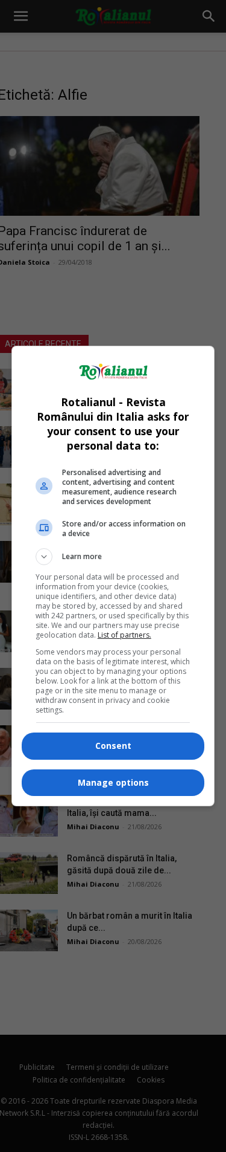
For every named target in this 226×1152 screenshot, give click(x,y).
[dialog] (113, 576)
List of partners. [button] (124, 635)
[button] (113, 556)
